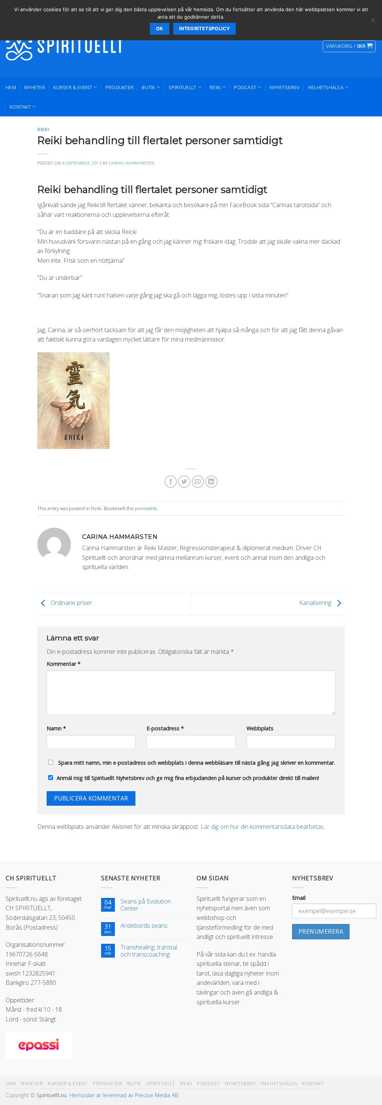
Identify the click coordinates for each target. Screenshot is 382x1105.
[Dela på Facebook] (171, 481)
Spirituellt (183, 87)
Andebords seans (143, 925)
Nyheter (34, 87)
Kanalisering (316, 603)
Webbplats (260, 728)
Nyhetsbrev (285, 87)
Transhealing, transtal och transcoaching (148, 951)
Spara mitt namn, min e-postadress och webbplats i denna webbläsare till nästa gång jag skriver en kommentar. (196, 762)
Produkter (120, 87)
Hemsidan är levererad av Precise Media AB (123, 1095)
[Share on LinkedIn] (211, 481)
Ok (159, 28)
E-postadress (165, 728)
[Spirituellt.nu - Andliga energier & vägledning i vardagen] (65, 46)
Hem (11, 87)
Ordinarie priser (70, 603)
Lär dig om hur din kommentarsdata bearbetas (262, 826)
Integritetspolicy (204, 28)
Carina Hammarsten (131, 163)
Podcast (245, 87)
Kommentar (64, 663)
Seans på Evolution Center (145, 905)
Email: (299, 897)
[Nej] (372, 22)
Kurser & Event (72, 87)
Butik (148, 87)
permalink (146, 508)
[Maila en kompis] (198, 481)
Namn (56, 728)
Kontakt (20, 106)
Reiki (215, 87)
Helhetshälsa (326, 87)
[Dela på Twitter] (184, 481)
